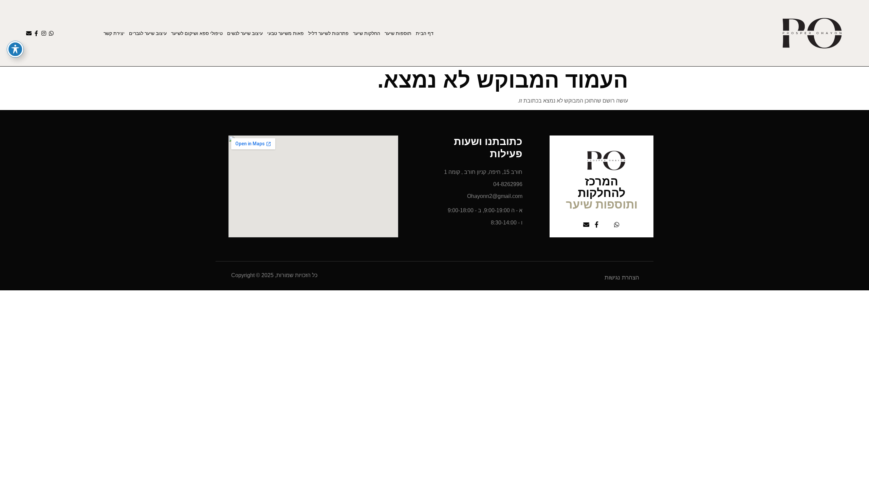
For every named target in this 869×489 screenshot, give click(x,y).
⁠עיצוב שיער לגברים (148, 33)
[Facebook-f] (36, 33)
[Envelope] (29, 33)
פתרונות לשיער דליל (328, 33)
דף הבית (424, 33)
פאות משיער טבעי (285, 33)
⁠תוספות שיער (398, 33)
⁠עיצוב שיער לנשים (245, 33)
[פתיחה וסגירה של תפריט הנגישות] (15, 49)
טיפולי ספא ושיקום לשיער (197, 33)
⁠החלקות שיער (366, 33)
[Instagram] (44, 33)
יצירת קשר (114, 33)
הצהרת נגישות (622, 277)
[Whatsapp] (51, 33)
